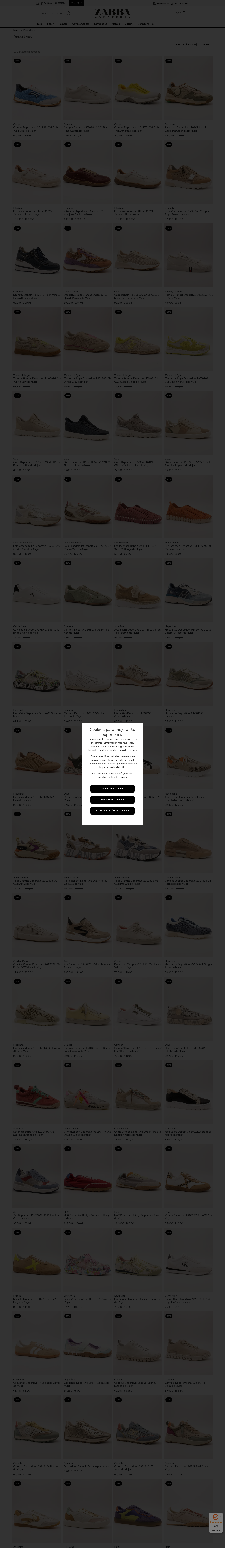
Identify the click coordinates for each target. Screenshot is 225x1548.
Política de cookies (117, 777)
